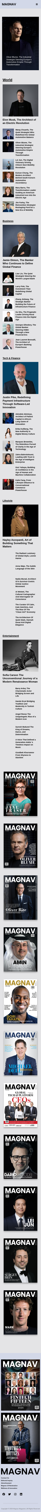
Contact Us (5, 1478)
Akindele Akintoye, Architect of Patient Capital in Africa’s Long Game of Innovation (24, 419)
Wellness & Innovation (9, 1488)
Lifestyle (8, 500)
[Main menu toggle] (37, 4)
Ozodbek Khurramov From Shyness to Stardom (24, 755)
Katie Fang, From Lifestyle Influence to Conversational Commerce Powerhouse (24, 485)
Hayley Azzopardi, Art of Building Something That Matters (18, 543)
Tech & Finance (11, 358)
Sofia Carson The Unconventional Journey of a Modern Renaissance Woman (20, 678)
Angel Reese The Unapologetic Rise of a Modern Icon (25, 716)
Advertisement (6, 1483)
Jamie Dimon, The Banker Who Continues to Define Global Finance (18, 263)
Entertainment (11, 635)
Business (8, 221)
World (7, 80)
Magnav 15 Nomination (9, 1485)
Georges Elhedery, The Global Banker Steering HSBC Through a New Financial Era (25, 330)
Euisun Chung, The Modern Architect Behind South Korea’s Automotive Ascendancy (25, 178)
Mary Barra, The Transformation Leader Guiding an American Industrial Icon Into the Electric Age (25, 193)
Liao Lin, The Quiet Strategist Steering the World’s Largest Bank (25, 276)
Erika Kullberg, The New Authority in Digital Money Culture (25, 431)
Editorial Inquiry (7, 1480)
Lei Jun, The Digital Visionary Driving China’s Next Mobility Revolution (19, 62)
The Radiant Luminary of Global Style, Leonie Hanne (25, 555)
